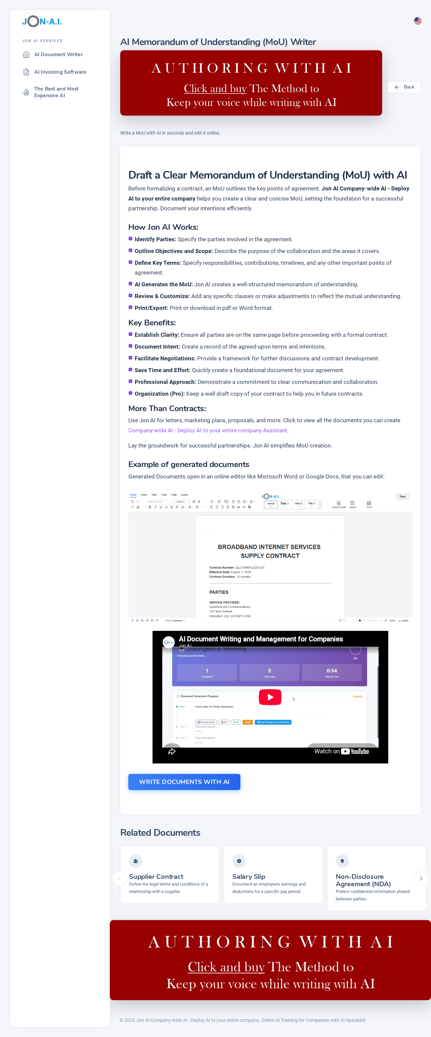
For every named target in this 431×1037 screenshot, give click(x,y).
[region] (60, 534)
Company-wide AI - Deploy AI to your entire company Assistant (207, 430)
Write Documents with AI (184, 782)
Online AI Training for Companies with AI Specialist (313, 1020)
